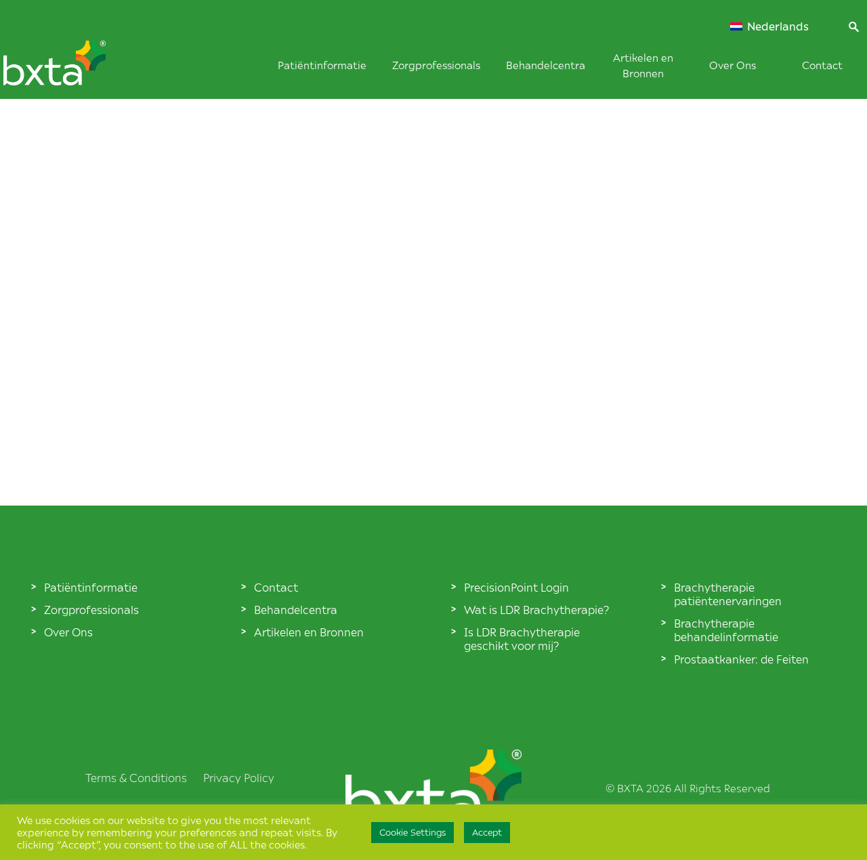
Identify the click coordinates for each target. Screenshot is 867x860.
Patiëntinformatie (322, 64)
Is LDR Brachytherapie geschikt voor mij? (522, 638)
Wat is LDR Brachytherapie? (536, 609)
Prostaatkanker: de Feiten (741, 659)
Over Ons (732, 64)
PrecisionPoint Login (516, 587)
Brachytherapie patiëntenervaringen (728, 593)
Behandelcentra (545, 64)
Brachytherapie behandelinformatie (726, 629)
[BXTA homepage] (77, 70)
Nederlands (776, 26)
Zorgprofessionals (436, 64)
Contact (822, 64)
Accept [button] (487, 832)
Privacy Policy (238, 777)
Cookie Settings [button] (412, 832)
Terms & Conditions (136, 777)
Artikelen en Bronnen (309, 631)
